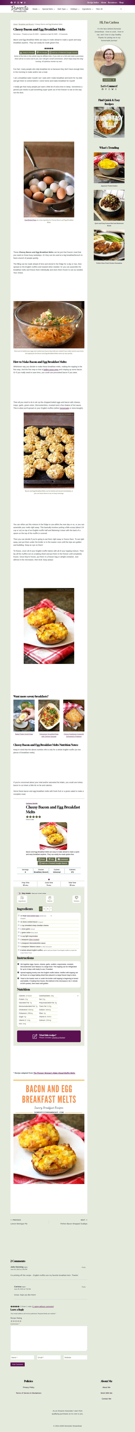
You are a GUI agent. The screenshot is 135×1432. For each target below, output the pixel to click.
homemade (64, 408)
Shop (121, 2)
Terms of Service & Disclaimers (28, 1393)
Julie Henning (16, 1267)
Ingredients (86, 9)
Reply (84, 1267)
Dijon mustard (34, 940)
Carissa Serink (31, 803)
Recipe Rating (16, 1318)
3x (47, 909)
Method (49, 901)
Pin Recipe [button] (43, 52)
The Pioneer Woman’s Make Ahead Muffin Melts (54, 1073)
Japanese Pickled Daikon (109, 186)
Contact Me (106, 1399)
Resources (112, 2)
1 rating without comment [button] (43, 1306)
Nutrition (76, 901)
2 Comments (63, 34)
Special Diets (47, 9)
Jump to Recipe (28, 52)
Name (14, 1357)
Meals (35, 9)
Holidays (73, 9)
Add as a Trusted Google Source (54, 863)
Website (67, 1357)
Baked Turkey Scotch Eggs (24, 734)
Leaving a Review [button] (58, 1038)
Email (41, 1357)
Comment (64, 859)
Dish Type (62, 9)
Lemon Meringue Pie (18, 1222)
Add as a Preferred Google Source (64, 52)
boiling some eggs (51, 370)
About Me (106, 1387)
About (103, 2)
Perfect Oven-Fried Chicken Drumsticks (109, 263)
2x (44, 909)
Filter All (99, 9)
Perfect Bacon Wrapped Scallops (73, 1222)
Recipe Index (93, 2)
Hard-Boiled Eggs (30, 220)
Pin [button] (52, 859)
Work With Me (106, 1393)
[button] (45, 48)
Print (42, 859)
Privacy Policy (28, 1387)
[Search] (121, 8)
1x (41, 909)
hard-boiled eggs (33, 916)
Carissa (17, 34)
